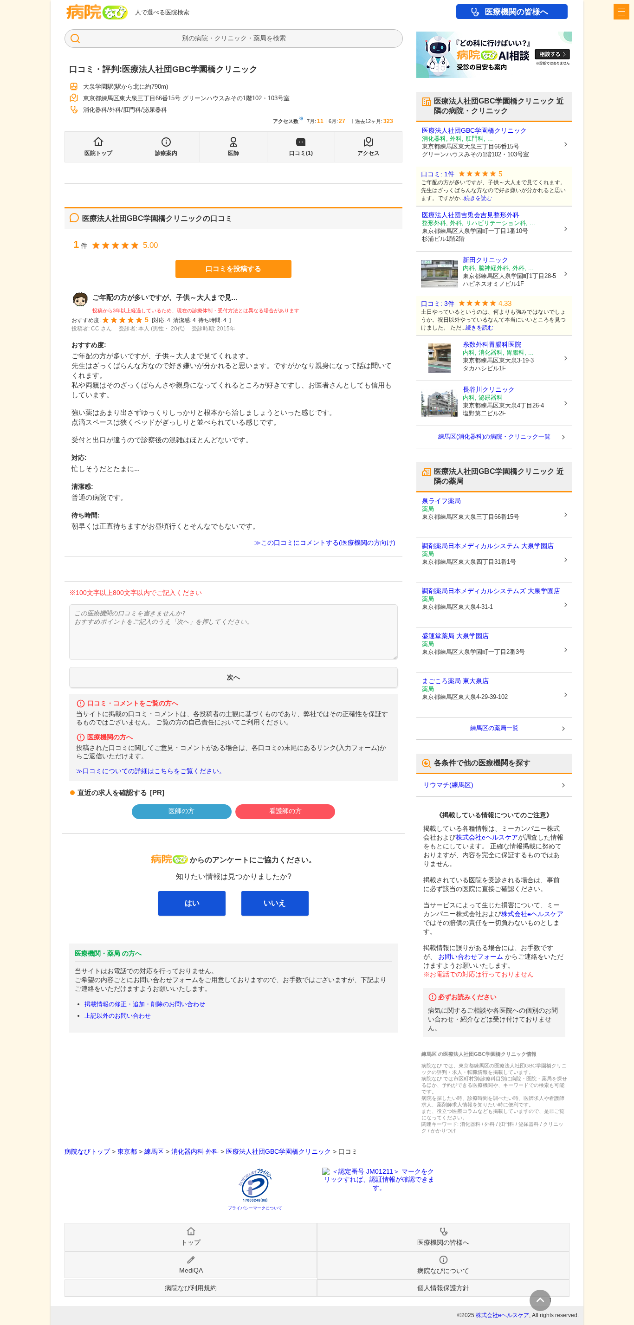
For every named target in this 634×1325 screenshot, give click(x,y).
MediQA (191, 1270)
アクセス (368, 153)
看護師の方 (285, 810)
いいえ (275, 903)
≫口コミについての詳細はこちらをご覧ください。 (151, 771)
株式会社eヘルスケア (487, 837)
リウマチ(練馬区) (448, 785)
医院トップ (98, 153)
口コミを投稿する (233, 268)
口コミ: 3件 (437, 303)
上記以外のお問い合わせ (117, 1015)
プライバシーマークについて (255, 1208)
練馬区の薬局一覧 (494, 727)
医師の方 (181, 810)
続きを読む (478, 198)
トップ (191, 1242)
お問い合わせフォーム (470, 956)
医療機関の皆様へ (516, 11)
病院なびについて (443, 1270)
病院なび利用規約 (191, 1288)
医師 (233, 153)
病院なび (97, 11)
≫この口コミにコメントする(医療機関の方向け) (324, 542)
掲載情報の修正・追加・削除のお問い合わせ (144, 1004)
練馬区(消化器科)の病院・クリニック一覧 (494, 436)
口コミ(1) (301, 153)
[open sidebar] (621, 11)
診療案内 (166, 153)
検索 (279, 38)
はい (192, 903)
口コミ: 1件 (437, 174)
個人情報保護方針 (443, 1288)
